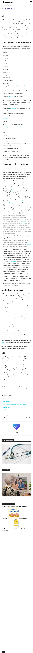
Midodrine (28, 417)
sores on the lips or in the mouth (20, 86)
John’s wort (13, 238)
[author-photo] (16, 430)
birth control (13, 261)
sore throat (13, 108)
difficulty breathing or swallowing (12, 127)
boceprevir (12, 189)
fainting (29, 245)
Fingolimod (6, 407)
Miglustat (4, 417)
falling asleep (11, 96)
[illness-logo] (7, 2)
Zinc (4, 399)
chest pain (5, 119)
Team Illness (16, 433)
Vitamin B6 (6, 401)
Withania (6, 410)
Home (3, 5)
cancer (7, 36)
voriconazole (22, 221)
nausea (3, 342)
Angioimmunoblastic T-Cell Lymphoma (15, 404)
